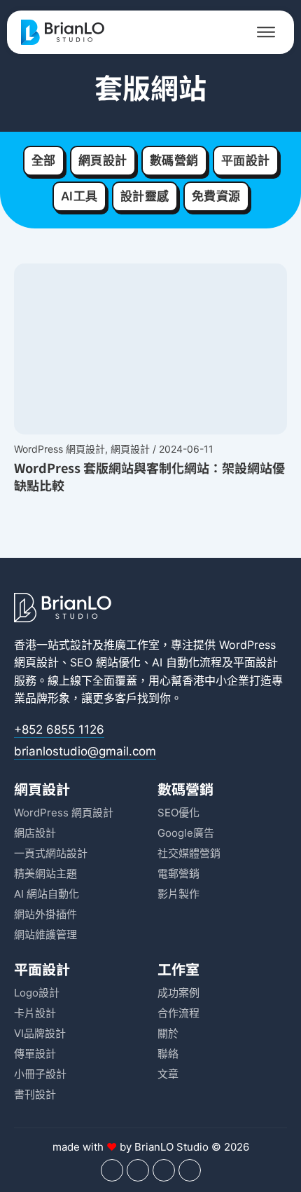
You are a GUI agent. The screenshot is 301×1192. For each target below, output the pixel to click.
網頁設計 (102, 160)
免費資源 (216, 196)
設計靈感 (144, 196)
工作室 (179, 969)
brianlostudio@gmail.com (85, 751)
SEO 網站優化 (105, 662)
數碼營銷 (174, 160)
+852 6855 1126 (59, 729)
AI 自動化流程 (187, 662)
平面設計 (245, 160)
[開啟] (266, 32)
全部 (43, 160)
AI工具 (79, 196)
